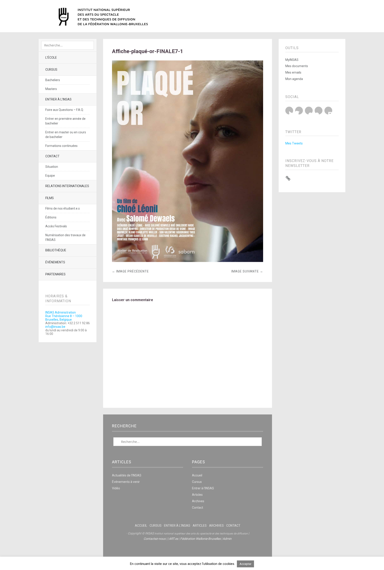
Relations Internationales (67, 186)
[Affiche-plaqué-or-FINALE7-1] (187, 261)
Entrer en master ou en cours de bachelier (65, 134)
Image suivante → (247, 271)
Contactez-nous (155, 538)
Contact (52, 156)
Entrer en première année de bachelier (65, 121)
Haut (187, 552)
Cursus (51, 69)
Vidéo (116, 488)
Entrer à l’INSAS (58, 99)
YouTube (309, 110)
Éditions (50, 217)
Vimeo (318, 110)
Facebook (299, 110)
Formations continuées (61, 146)
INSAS (103, 17)
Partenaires (55, 274)
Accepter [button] (245, 564)
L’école (51, 57)
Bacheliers (52, 80)
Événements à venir (126, 482)
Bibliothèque (55, 250)
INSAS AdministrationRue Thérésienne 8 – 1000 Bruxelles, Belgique (63, 316)
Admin (227, 538)
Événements (55, 262)
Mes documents (296, 66)
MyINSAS (291, 60)
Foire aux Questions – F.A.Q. (64, 110)
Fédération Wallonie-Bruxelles (200, 538)
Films (49, 198)
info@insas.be (55, 326)
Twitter (289, 110)
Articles (197, 494)
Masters (51, 89)
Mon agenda (294, 79)
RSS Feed (328, 110)
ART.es (173, 538)
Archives (198, 501)
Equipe (50, 175)
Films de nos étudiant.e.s (62, 208)
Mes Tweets (294, 143)
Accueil (197, 475)
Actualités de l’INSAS (126, 475)
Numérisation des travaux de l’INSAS (65, 237)
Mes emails (293, 72)
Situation (51, 166)
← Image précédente (130, 271)
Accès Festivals (56, 226)
